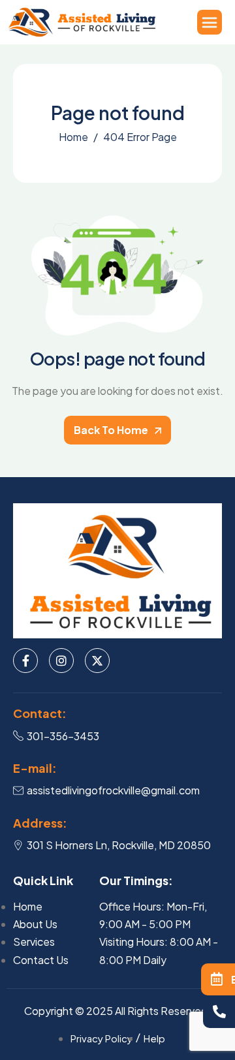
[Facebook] (25, 660)
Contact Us (41, 960)
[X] (97, 660)
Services (34, 941)
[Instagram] (61, 660)
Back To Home (112, 430)
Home (27, 906)
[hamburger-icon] (209, 22)
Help (154, 1038)
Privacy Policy (101, 1038)
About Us (35, 924)
